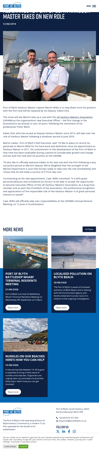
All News (89, 229)
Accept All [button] (23, 446)
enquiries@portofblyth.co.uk (72, 420)
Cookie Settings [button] (10, 446)
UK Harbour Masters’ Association (75, 117)
